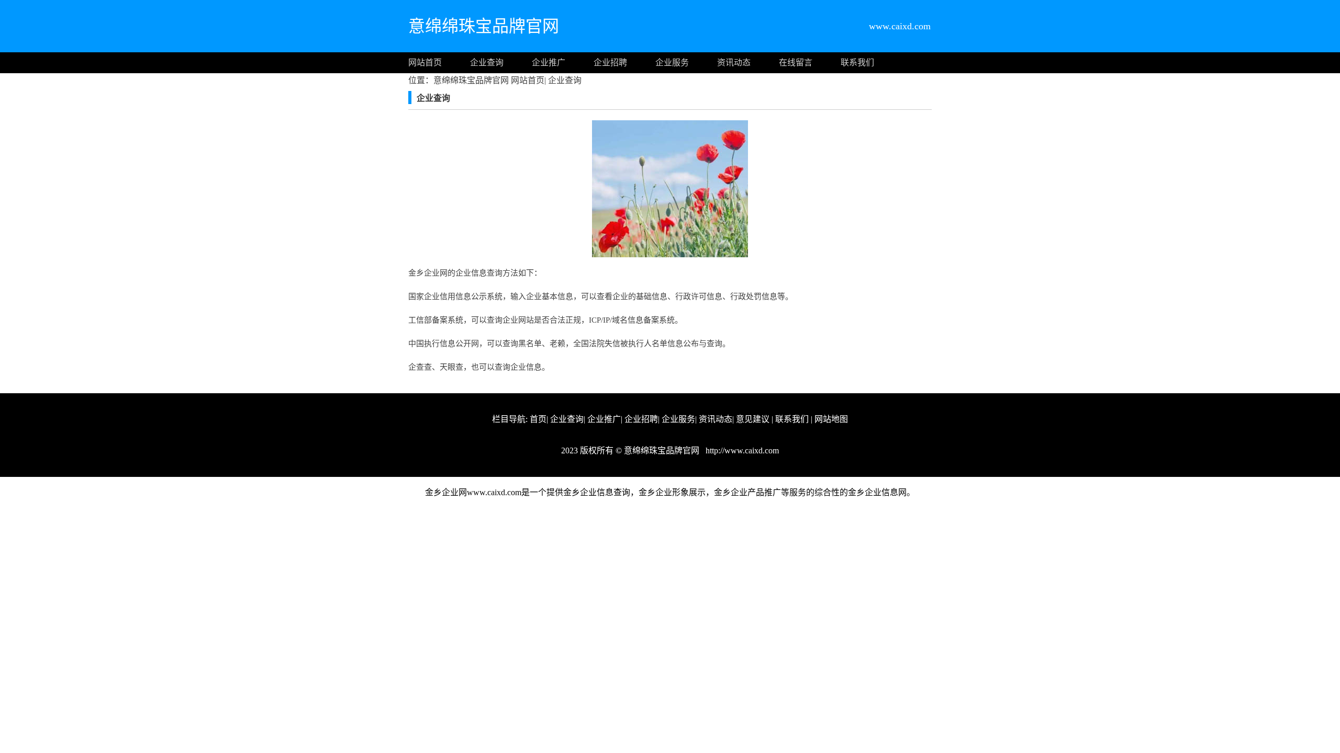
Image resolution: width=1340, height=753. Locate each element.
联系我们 (857, 62)
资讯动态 (734, 62)
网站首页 (425, 62)
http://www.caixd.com (741, 450)
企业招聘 (610, 62)
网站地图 (831, 419)
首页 (538, 419)
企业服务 (672, 62)
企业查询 (487, 62)
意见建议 (752, 419)
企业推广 (548, 62)
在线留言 (795, 62)
